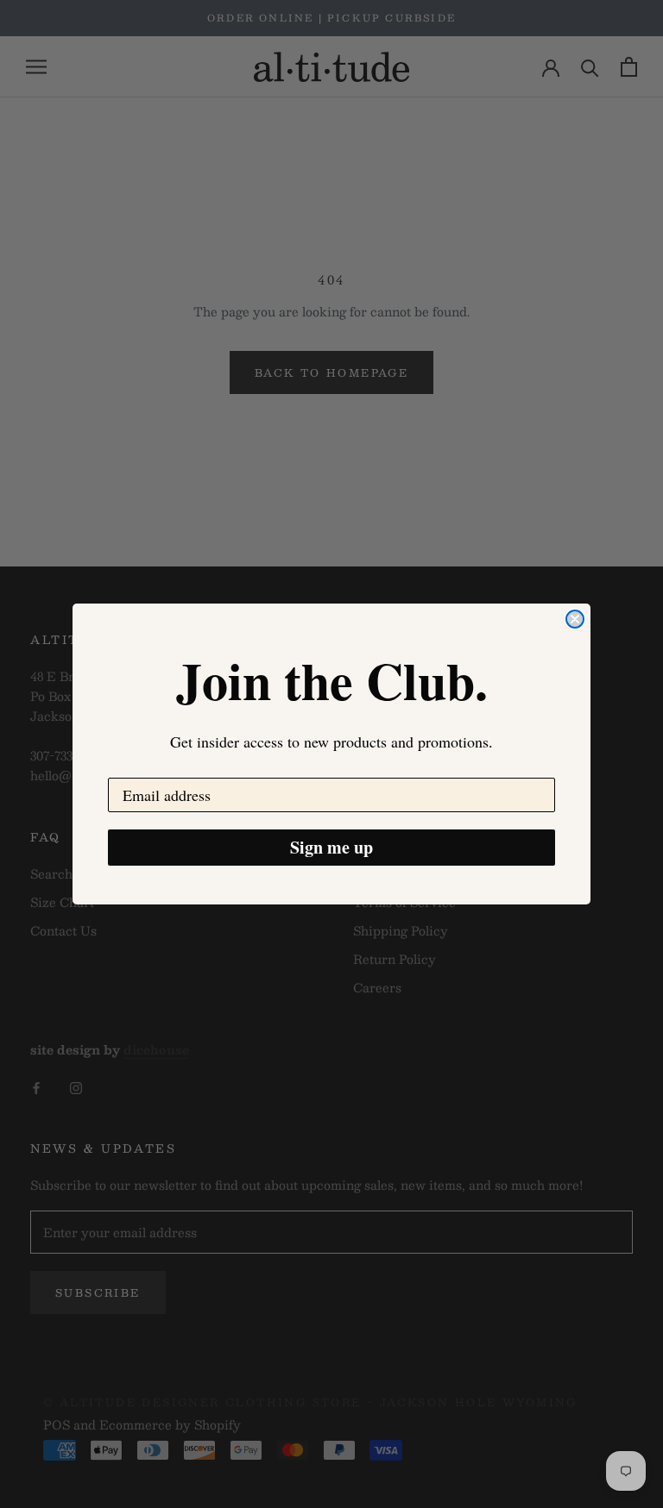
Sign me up (331, 847)
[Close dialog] (575, 619)
